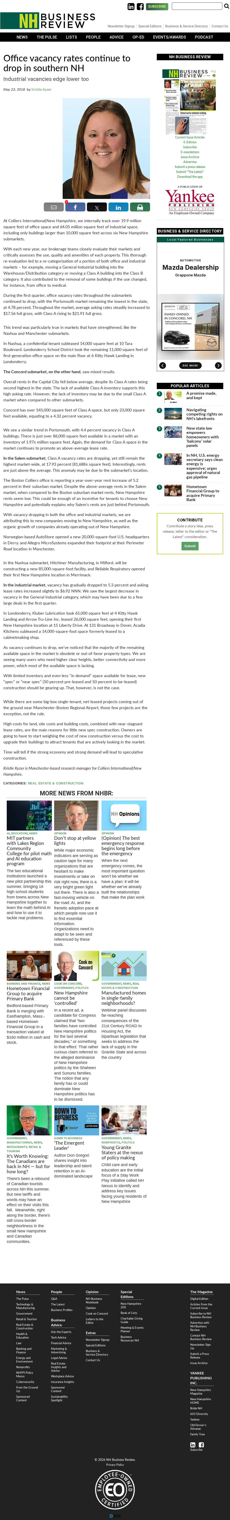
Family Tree (197, 1434)
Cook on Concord (68, 983)
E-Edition (190, 142)
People (93, 37)
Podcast (204, 37)
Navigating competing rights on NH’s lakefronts (204, 414)
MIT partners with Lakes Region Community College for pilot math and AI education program (29, 851)
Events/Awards (169, 37)
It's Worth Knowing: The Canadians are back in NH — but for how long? (28, 1164)
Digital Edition (199, 1298)
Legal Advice (59, 1358)
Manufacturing (19, 1142)
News (22, 37)
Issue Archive (190, 157)
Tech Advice (58, 1337)
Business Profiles (62, 1310)
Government (64, 988)
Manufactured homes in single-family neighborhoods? (124, 998)
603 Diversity (199, 1414)
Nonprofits (111, 1142)
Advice (117, 37)
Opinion (60, 833)
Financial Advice (61, 1343)
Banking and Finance (23, 983)
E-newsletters (190, 152)
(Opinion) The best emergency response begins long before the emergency (123, 846)
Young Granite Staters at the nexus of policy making (122, 1152)
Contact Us (220, 26)
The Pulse (47, 37)
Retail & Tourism (26, 1319)
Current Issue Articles (190, 137)
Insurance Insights (62, 1382)
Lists (71, 37)
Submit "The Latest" (190, 172)
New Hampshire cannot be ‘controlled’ (71, 998)
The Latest (58, 1304)
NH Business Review (47, 20)
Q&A (54, 1298)
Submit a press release (190, 167)
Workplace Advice (62, 1376)
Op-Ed (138, 37)
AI (8, 833)
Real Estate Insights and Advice (58, 1367)
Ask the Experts (61, 1332)
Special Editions (149, 26)
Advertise (190, 162)
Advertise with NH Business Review (199, 1326)
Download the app (190, 177)
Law (18, 1343)
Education (19, 833)
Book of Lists (129, 1313)
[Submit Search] (226, 6)
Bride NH (196, 1408)
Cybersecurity (25, 1382)
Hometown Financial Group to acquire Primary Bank (28, 993)
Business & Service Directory (186, 26)
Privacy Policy (115, 1465)
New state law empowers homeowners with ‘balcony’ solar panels (202, 437)
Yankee (194, 1419)
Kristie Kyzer (41, 89)
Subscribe (157, 7)
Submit (190, 546)
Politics (81, 988)
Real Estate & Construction (56, 783)
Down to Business (68, 1138)
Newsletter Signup (121, 26)
